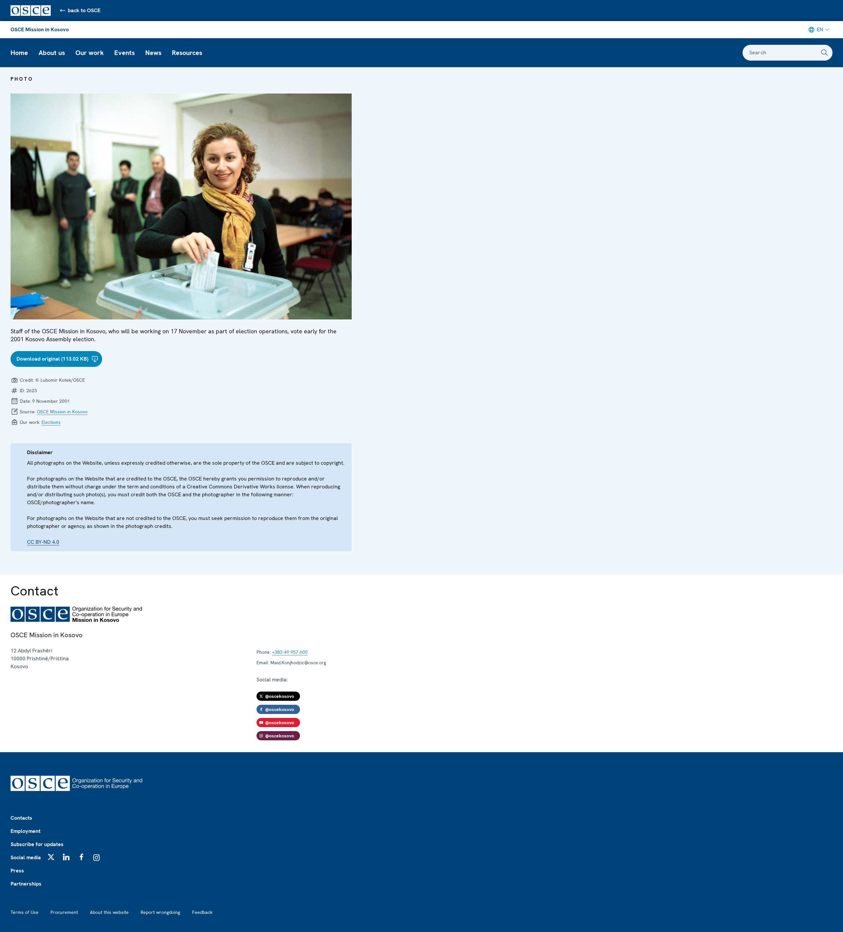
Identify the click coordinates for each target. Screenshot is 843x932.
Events (124, 52)
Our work (89, 52)
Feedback (202, 912)
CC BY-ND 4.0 (43, 541)
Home (19, 52)
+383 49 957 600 (290, 652)
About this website (109, 912)
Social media (26, 857)
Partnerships (26, 883)
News (153, 52)
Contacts (21, 817)
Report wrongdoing (160, 912)
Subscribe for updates (37, 844)
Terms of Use (25, 912)
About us (52, 52)
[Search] (824, 53)
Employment (26, 831)
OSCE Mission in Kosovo (40, 29)
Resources (187, 52)
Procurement (64, 912)
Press (17, 870)
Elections (51, 422)
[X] (51, 857)
